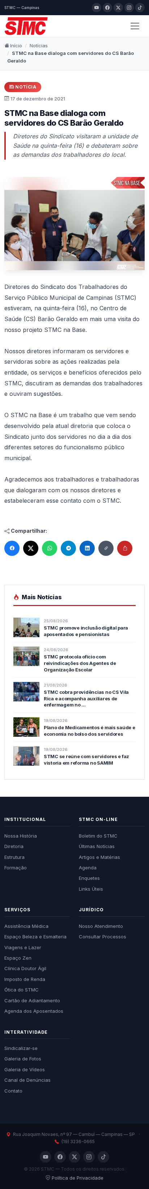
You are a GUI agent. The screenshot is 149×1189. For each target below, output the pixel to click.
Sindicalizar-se (21, 1048)
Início (15, 45)
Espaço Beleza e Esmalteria (35, 936)
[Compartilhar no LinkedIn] (87, 548)
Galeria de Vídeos (24, 1069)
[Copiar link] (106, 548)
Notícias (39, 45)
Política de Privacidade (77, 1178)
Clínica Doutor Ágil (25, 968)
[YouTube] (96, 7)
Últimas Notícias (97, 846)
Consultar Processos (102, 936)
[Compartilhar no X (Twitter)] (30, 548)
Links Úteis (91, 889)
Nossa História (20, 836)
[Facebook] (107, 7)
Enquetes (89, 878)
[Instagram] (129, 7)
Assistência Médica (26, 926)
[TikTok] (140, 7)
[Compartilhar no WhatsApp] (49, 548)
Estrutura (14, 857)
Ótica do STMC (21, 990)
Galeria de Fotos (22, 1059)
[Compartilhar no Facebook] (12, 548)
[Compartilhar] (124, 548)
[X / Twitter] (118, 7)
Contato (13, 1091)
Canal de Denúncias (27, 1080)
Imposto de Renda (24, 979)
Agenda (88, 867)
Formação (15, 867)
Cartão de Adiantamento (32, 1000)
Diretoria (14, 846)
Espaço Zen (17, 958)
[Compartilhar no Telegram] (68, 548)
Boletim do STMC (98, 836)
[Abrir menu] (135, 26)
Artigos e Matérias (99, 857)
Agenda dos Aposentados (33, 1011)
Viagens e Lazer (22, 947)
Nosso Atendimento (101, 926)
